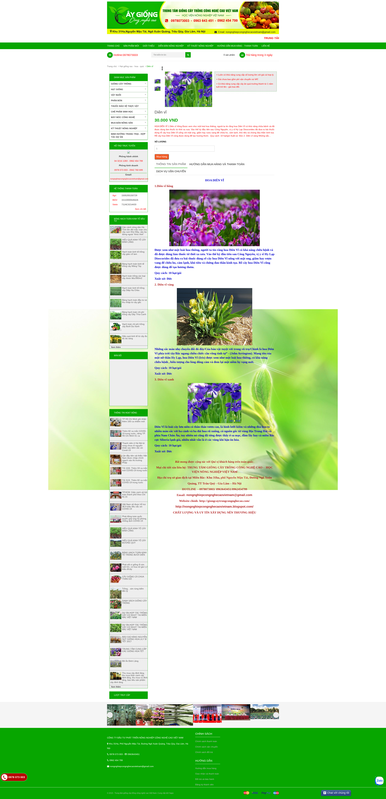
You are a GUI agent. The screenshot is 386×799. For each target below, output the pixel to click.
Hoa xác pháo (25, 785)
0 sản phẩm (229, 55)
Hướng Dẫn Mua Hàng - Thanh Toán (237, 46)
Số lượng (160, 141)
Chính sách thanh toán (206, 741)
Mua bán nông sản (122, 123)
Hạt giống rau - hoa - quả (132, 66)
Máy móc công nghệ (123, 117)
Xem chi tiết (140, 209)
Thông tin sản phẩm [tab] (171, 164)
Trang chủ (113, 46)
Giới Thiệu (148, 46)
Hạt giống (117, 89)
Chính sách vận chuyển (206, 747)
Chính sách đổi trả (204, 752)
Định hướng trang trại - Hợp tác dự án (128, 135)
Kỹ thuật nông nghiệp (200, 46)
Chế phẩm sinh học (122, 111)
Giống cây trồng (121, 84)
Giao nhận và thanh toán (207, 773)
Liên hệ (266, 46)
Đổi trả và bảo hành (204, 779)
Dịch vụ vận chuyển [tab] (171, 171)
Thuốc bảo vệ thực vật (125, 106)
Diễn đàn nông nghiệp (171, 46)
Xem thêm (116, 347)
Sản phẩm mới (131, 46)
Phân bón (116, 100)
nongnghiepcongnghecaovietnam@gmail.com (132, 766)
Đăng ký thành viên (204, 784)
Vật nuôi (116, 95)
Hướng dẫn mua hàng (205, 768)
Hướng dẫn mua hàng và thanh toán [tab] (216, 164)
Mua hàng (161, 156)
